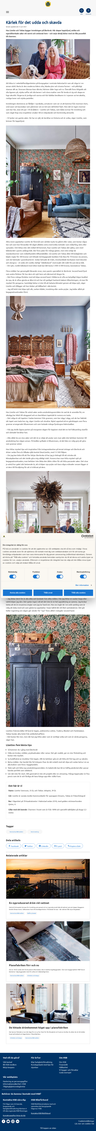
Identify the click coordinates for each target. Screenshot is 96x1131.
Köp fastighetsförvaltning (41, 1062)
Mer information (82, 585)
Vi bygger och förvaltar (68, 1070)
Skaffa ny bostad (31, 913)
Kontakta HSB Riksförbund (40, 1113)
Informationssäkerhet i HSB (14, 1084)
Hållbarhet (63, 1067)
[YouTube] (8, 1122)
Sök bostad (7, 1062)
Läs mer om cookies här (84, 1123)
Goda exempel (65, 1072)
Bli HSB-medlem (10, 1064)
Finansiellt (63, 1064)
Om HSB (62, 1062)
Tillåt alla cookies (79, 593)
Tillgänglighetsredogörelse (14, 1086)
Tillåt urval (48, 593)
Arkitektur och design (33, 975)
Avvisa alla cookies (17, 593)
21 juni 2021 (23, 27)
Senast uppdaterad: (12, 27)
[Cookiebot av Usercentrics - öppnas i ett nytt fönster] (83, 536)
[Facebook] (4, 1122)
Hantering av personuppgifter (15, 1081)
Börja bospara (8, 1067)
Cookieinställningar (86, 1121)
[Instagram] (13, 1122)
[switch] (36, 576)
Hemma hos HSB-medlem (17, 913)
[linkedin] (17, 1122)
